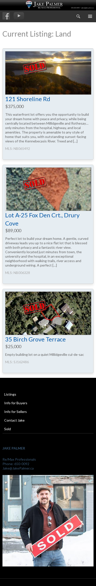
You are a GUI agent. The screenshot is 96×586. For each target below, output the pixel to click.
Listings (10, 394)
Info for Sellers (15, 411)
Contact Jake (14, 420)
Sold (7, 429)
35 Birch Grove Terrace (35, 339)
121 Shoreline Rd (27, 98)
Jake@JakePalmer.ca (18, 468)
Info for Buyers (15, 403)
